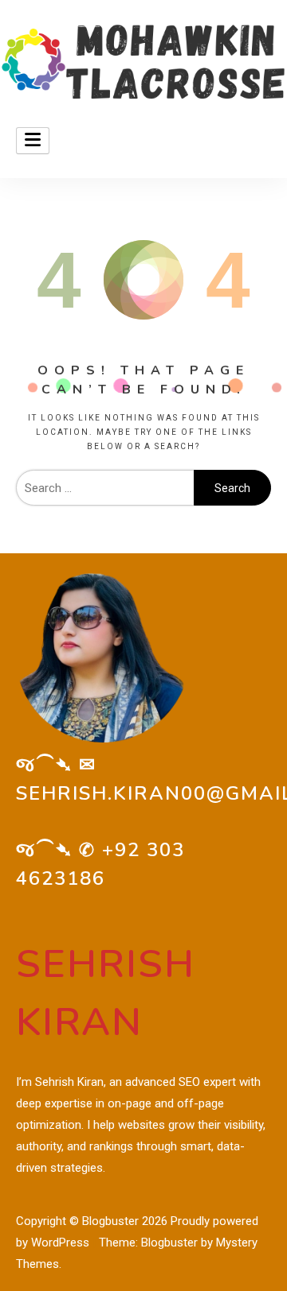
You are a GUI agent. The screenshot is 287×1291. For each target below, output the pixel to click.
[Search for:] (105, 488)
